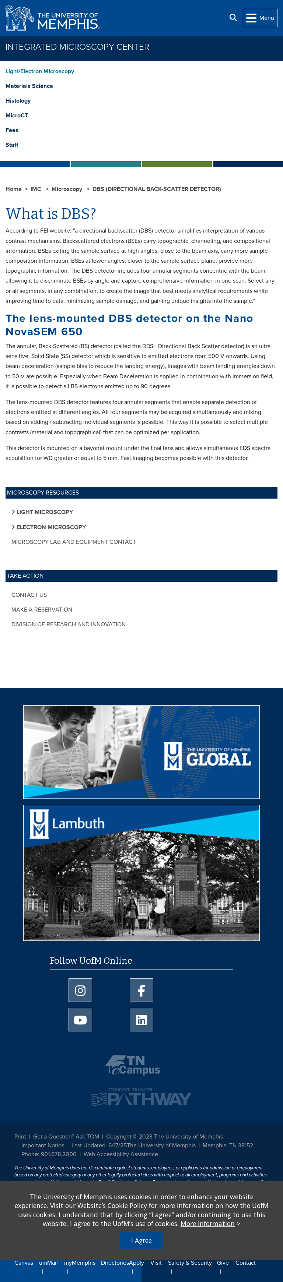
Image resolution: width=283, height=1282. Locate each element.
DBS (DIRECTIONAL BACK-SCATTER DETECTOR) (156, 189)
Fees (12, 130)
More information (208, 1223)
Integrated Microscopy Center (77, 47)
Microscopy (68, 189)
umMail (48, 1263)
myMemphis (79, 1263)
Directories (115, 1263)
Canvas (23, 1263)
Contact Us (29, 595)
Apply (136, 1263)
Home (14, 189)
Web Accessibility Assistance (121, 1154)
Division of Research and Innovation (68, 624)
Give (223, 1263)
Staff (12, 145)
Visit (156, 1263)
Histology (18, 101)
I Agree (141, 1240)
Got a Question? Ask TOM (66, 1136)
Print (20, 1136)
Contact (245, 1263)
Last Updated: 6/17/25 (99, 1145)
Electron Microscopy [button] (50, 527)
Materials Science (29, 86)
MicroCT (17, 115)
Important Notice (42, 1145)
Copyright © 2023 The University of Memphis (164, 1136)
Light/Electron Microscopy (40, 71)
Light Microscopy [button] (44, 512)
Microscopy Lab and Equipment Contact (73, 542)
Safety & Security (190, 1263)
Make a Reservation (41, 609)
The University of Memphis (161, 1145)
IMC (37, 189)
